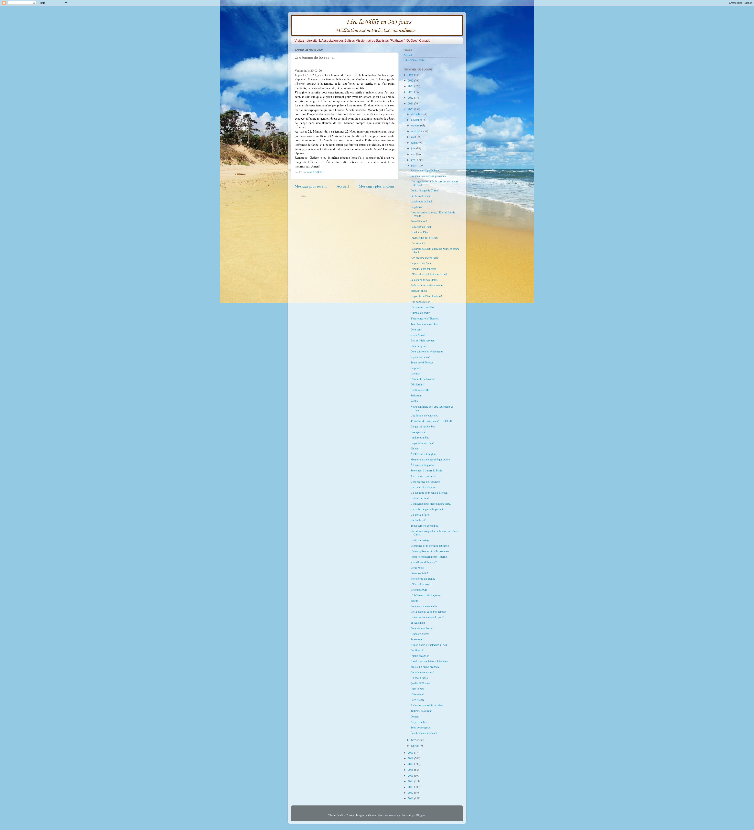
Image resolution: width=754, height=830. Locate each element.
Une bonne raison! (421, 302)
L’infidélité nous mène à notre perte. (431, 503)
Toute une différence (422, 362)
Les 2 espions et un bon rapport (428, 611)
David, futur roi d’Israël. (424, 238)
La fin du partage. (420, 540)
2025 (411, 80)
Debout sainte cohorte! (423, 269)
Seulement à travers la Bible (426, 470)
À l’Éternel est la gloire (424, 454)
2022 (411, 97)
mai (413, 154)
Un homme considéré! (423, 307)
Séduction (416, 395)
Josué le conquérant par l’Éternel (429, 556)
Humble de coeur (420, 313)
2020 (411, 109)
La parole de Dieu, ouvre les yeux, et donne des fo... (435, 250)
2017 (411, 764)
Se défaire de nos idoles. (424, 280)
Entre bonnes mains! (422, 672)
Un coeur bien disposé (423, 487)
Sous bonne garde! (421, 727)
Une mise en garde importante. (428, 509)
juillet (414, 142)
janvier (415, 745)
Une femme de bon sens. (424, 415)
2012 (411, 792)
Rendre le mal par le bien (425, 170)
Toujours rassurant (421, 711)
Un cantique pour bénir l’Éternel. (429, 492)
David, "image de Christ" (425, 190)
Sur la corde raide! (421, 196)
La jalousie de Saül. (422, 201)
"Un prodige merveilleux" (425, 258)
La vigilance (417, 700)
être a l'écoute (418, 335)
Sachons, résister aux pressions (428, 176)
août (414, 137)
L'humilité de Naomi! (423, 379)
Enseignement (418, 432)
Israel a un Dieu (419, 232)
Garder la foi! (418, 520)
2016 (411, 769)
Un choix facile (419, 678)
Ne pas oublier (419, 722)
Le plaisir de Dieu (421, 263)
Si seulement (418, 622)
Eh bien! (415, 448)
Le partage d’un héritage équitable (430, 545)
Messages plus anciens (377, 186)
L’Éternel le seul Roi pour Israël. (429, 274)
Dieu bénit (416, 329)
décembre (417, 114)
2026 (411, 75)
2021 (411, 103)
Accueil (343, 186)
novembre (417, 120)
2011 (411, 798)
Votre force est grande (423, 578)
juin (413, 148)
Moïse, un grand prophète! (425, 667)
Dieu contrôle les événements (427, 351)
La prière (416, 368)
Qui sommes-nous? (414, 60)
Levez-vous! (417, 567)
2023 (411, 92)
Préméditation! (419, 221)
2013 (411, 787)
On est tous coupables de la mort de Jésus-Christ (434, 532)
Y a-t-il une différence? (423, 562)
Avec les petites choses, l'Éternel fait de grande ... (433, 214)
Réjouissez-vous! (420, 357)
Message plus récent (311, 186)
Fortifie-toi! (417, 650)
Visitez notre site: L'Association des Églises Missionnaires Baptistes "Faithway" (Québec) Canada (362, 40)
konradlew (394, 815)
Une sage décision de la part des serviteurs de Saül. (434, 183)
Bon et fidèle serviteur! (423, 340)
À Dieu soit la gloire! (423, 465)
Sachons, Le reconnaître (424, 606)
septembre (417, 131)
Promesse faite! (419, 573)
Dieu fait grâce (419, 346)
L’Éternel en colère (421, 584)
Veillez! (415, 401)
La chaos (416, 373)
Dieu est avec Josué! (422, 628)
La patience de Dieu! (422, 443)
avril (414, 160)
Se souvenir (417, 639)
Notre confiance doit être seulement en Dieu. (432, 408)
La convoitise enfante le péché (427, 617)
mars (414, 165)
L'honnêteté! (418, 694)
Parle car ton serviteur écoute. (427, 285)
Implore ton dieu (420, 437)
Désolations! (418, 384)
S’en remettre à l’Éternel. (425, 318)
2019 (411, 752)
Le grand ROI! (419, 589)
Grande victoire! (420, 634)
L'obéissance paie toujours (425, 595)
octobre (415, 125)
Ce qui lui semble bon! (423, 426)
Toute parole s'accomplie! (425, 525)
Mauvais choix (419, 291)
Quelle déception (420, 656)
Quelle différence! (421, 683)
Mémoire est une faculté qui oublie (430, 459)
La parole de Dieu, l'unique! (426, 296)
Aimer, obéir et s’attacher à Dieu (429, 645)
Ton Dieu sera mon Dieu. (425, 324)
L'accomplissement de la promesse (430, 551)
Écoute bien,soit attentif (424, 733)
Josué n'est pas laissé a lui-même (429, 661)
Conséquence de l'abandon (425, 481)
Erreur (414, 600)
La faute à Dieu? (420, 498)
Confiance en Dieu (421, 390)
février (415, 740)
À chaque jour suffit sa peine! (427, 705)
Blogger (420, 815)
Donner (415, 716)
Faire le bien (417, 689)
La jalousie (417, 207)
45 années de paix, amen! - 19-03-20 (431, 421)
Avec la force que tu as (423, 476)
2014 (411, 781)
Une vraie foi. (418, 243)
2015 (411, 775)
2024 (411, 86)
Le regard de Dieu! (421, 227)
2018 (411, 758)
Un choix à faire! (420, 514)
